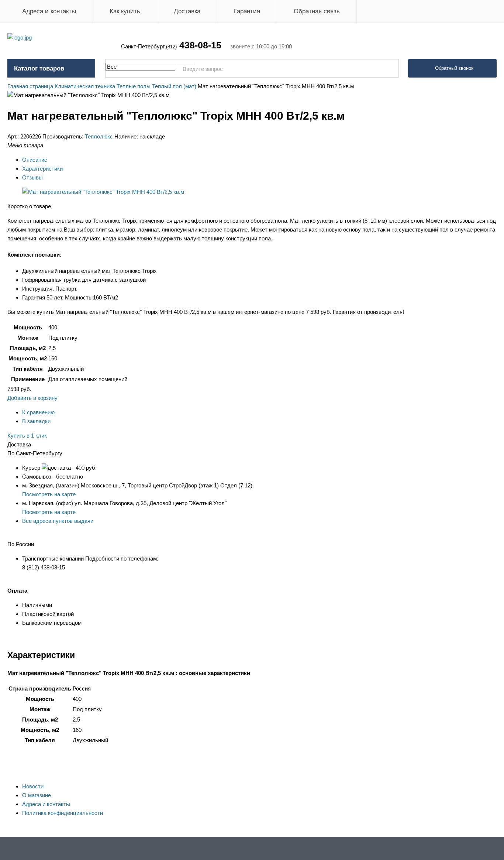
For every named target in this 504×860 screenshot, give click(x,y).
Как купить (125, 11)
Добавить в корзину (32, 398)
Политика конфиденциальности (62, 813)
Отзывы (32, 177)
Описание (34, 160)
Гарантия (247, 11)
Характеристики (42, 168)
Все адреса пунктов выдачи (57, 521)
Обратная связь (317, 11)
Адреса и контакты (49, 11)
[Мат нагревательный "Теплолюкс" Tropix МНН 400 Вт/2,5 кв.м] (103, 192)
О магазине (36, 795)
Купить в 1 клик (27, 435)
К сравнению (38, 412)
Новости (33, 786)
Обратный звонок (454, 68)
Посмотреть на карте (49, 494)
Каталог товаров (39, 68)
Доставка (187, 11)
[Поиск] (389, 68)
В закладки (36, 421)
